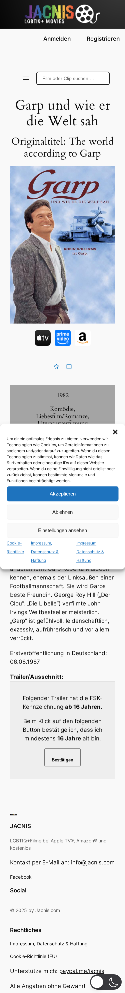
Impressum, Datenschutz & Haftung (45, 551)
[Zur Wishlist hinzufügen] (56, 366)
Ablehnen (62, 512)
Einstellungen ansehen (62, 530)
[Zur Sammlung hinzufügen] (69, 366)
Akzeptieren (63, 493)
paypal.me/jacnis (81, 971)
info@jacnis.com (93, 862)
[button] (115, 432)
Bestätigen (62, 759)
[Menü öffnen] (26, 78)
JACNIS (20, 826)
